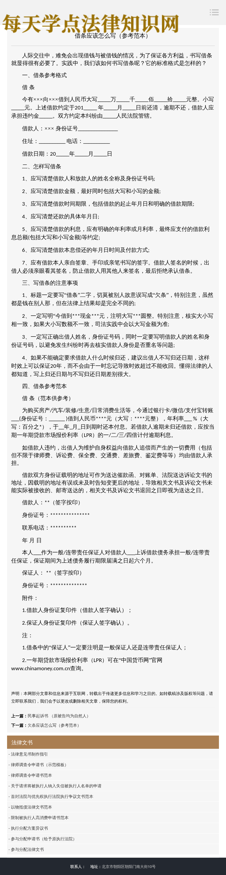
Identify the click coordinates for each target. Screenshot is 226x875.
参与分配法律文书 (26, 849)
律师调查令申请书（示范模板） (39, 764)
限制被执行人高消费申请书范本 (39, 817)
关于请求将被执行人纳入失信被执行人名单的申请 (55, 786)
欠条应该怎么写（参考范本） (54, 725)
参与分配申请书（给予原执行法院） (43, 838)
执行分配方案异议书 (28, 828)
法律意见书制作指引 (28, 754)
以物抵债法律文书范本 (30, 807)
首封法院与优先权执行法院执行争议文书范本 (51, 796)
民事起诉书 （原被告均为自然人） (59, 715)
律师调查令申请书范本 (30, 775)
